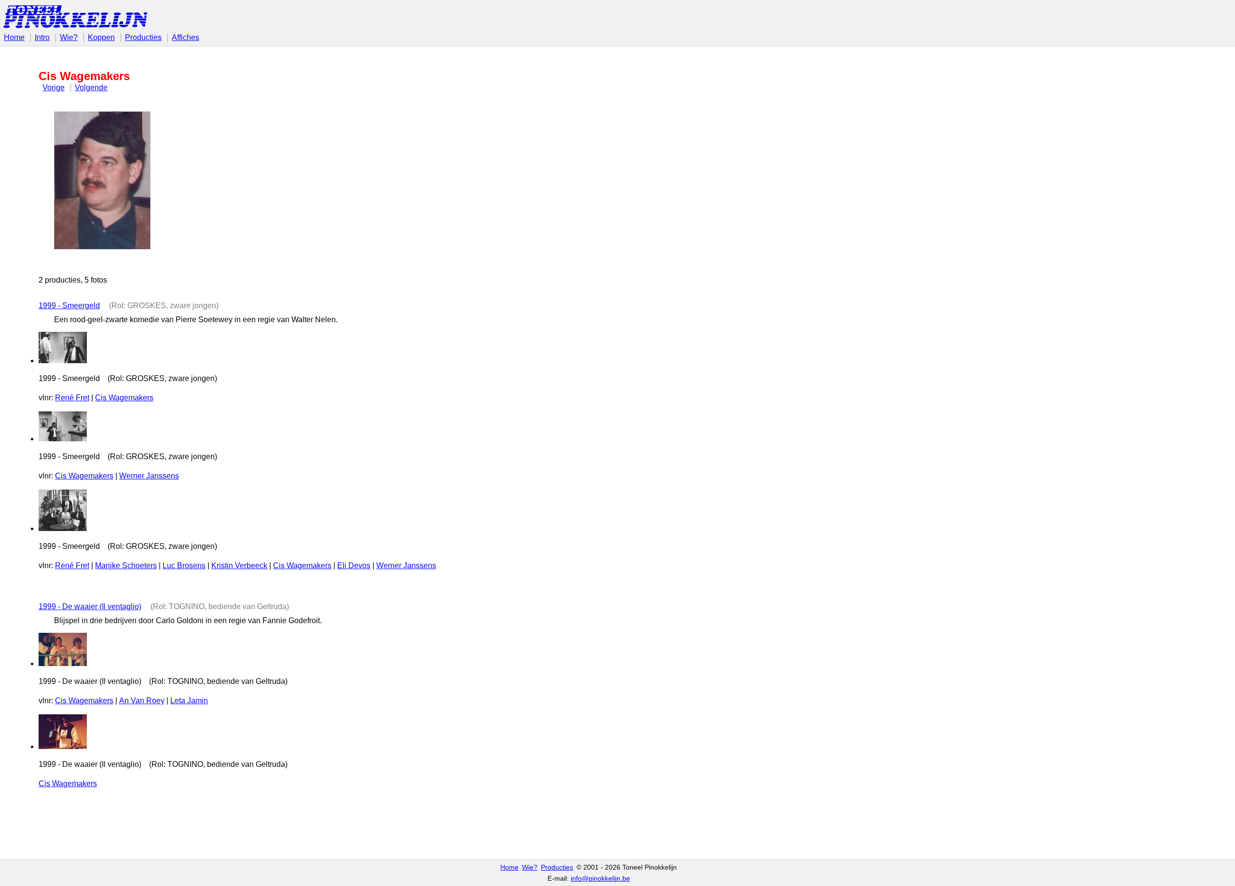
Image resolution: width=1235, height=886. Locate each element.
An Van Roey (142, 700)
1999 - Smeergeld (69, 305)
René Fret (72, 398)
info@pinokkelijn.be (600, 878)
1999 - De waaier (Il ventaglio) (90, 606)
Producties (143, 37)
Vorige (53, 87)
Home (14, 37)
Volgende (91, 87)
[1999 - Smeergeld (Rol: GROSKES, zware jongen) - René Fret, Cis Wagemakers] (63, 360)
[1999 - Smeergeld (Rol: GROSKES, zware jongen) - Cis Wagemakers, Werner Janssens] (63, 439)
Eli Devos (353, 565)
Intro (42, 37)
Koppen (101, 37)
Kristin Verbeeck (239, 565)
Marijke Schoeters (126, 565)
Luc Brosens (184, 565)
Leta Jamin (189, 700)
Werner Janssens (149, 476)
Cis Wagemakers (124, 398)
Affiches (185, 37)
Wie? (69, 37)
